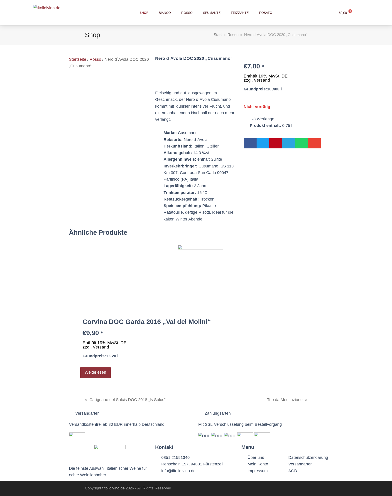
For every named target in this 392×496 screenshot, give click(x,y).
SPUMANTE (211, 13)
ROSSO (187, 13)
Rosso (95, 59)
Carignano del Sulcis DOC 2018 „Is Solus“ (125, 399)
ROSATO (265, 13)
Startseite (77, 59)
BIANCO (165, 13)
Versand (262, 80)
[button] (250, 143)
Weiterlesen (95, 372)
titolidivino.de (113, 488)
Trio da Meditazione (285, 399)
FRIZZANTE (240, 13)
